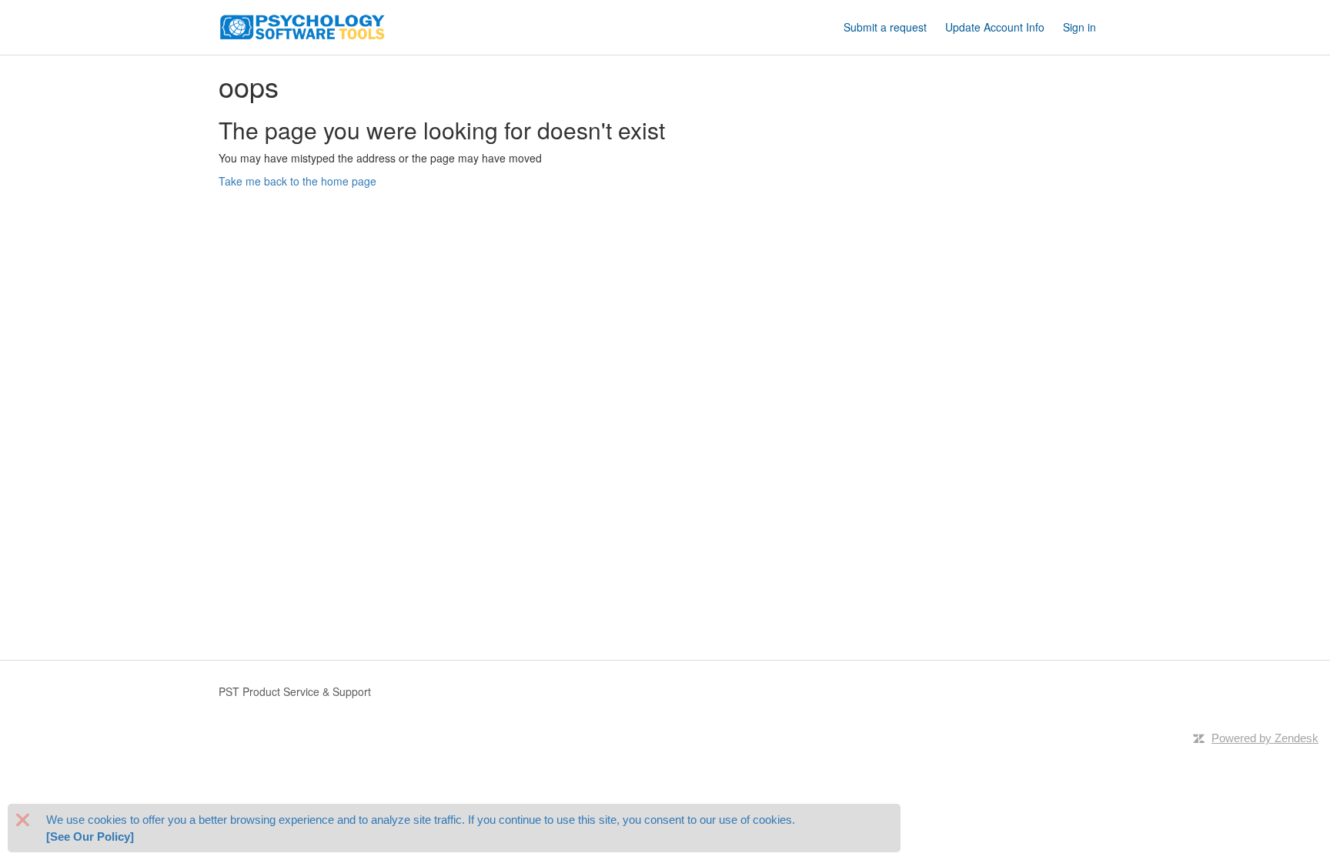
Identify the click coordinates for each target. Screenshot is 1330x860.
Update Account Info (994, 27)
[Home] (302, 25)
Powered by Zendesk (1264, 738)
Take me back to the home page (297, 181)
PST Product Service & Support (295, 691)
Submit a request (885, 27)
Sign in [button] (1079, 27)
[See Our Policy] (90, 836)
